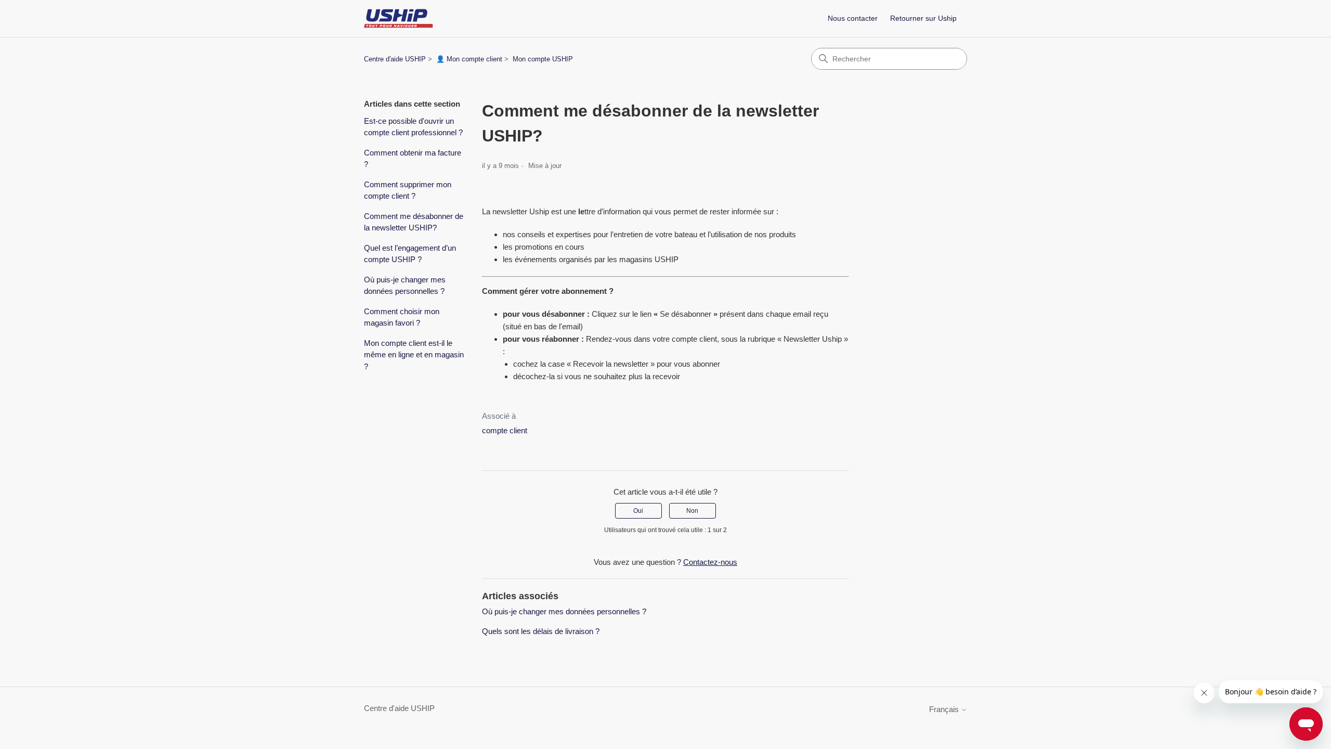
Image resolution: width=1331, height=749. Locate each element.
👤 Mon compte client (469, 59)
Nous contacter (853, 18)
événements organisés (553, 259)
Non (692, 510)
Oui (638, 510)
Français (945, 709)
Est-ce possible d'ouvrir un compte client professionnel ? (413, 127)
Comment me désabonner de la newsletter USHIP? (413, 222)
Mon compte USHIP (543, 59)
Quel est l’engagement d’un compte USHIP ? (410, 253)
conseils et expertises (554, 234)
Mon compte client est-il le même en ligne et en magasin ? (414, 355)
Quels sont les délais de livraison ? (540, 631)
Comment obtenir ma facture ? (412, 158)
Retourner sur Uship (923, 18)
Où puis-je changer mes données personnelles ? (405, 285)
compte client (694, 338)
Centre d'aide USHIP (395, 59)
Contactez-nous (710, 562)
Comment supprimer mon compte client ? (407, 190)
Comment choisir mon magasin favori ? (401, 317)
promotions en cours (549, 246)
